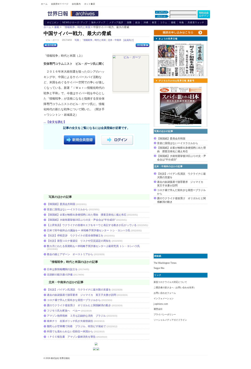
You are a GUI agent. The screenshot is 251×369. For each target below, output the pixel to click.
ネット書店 (89, 4)
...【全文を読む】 (55, 122)
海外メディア (98, 22)
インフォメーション (164, 298)
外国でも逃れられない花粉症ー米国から (70, 331)
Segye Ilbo (159, 268)
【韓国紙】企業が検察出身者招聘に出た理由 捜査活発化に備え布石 (86, 214)
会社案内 (76, 4)
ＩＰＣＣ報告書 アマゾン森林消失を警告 (71, 336)
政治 (137, 22)
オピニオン (53, 22)
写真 (77, 40)
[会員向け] (128, 40)
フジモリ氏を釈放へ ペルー (63, 310)
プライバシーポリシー (165, 314)
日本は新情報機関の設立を (62, 269)
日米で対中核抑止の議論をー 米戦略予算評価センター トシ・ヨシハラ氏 (88, 230)
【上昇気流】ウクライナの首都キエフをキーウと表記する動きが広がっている (92, 225)
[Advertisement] (96, 172)
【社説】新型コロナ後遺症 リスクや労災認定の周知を (79, 240)
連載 (173, 22)
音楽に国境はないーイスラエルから (67, 209)
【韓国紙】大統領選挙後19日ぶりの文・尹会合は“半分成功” (81, 219)
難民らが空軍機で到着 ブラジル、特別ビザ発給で (76, 326)
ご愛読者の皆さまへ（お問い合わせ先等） (175, 287)
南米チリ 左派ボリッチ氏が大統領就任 (70, 321)
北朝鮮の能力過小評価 (60, 274)
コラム (163, 22)
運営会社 (158, 309)
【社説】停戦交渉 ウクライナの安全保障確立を (75, 235)
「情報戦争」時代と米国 (93, 40)
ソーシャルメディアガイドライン (170, 320)
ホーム (44, 4)
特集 (181, 22)
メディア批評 (116, 22)
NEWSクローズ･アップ (75, 22)
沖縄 (146, 22)
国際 (129, 22)
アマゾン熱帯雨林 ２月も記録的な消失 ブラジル (76, 315)
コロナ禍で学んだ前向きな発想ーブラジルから (74, 300)
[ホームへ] (73, 16)
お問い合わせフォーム (165, 293)
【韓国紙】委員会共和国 (61, 204)
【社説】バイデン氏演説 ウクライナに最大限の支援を (79, 289)
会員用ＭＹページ (60, 4)
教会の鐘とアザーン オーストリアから (70, 254)
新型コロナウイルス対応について (170, 282)
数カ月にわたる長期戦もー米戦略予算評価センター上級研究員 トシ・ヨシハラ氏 (93, 246)
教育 (154, 22)
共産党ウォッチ (196, 22)
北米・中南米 (114, 40)
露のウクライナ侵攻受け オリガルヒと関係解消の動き (79, 305)
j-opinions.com (161, 304)
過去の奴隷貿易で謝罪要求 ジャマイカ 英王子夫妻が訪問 (81, 294)
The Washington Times (165, 263)
